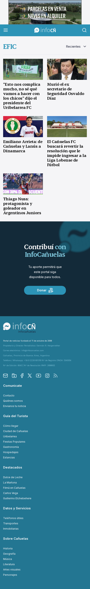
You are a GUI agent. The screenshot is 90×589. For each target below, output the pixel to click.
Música (7, 559)
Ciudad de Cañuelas (15, 431)
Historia (8, 548)
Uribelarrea (10, 436)
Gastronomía (11, 446)
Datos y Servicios (17, 508)
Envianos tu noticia (14, 406)
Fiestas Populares (14, 441)
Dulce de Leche (13, 477)
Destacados (12, 467)
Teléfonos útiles (13, 518)
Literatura (9, 564)
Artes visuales (12, 569)
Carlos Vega (10, 493)
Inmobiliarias (11, 528)
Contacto (8, 395)
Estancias (9, 457)
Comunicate (12, 386)
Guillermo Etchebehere (17, 498)
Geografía (9, 553)
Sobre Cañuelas (15, 539)
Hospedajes (10, 452)
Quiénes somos (13, 400)
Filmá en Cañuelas (14, 487)
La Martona (10, 482)
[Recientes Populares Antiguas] (76, 46)
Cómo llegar (10, 425)
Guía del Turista (15, 416)
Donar (41, 290)
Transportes (10, 523)
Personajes (10, 574)
